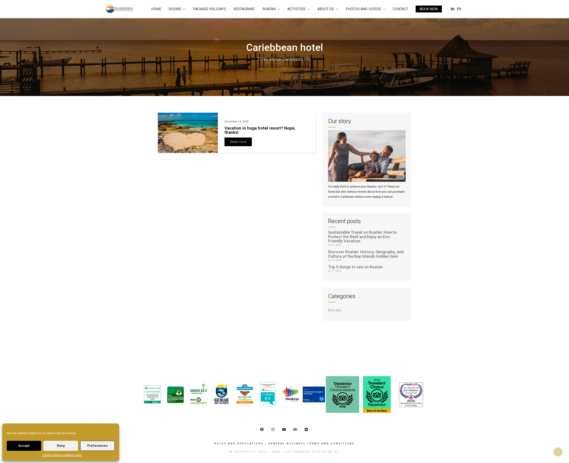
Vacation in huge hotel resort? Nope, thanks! (260, 130)
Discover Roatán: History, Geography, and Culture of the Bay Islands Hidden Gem (365, 254)
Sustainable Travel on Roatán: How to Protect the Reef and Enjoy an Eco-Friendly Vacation (362, 236)
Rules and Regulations (239, 443)
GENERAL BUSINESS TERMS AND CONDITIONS (311, 443)
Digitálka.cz (325, 451)
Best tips (334, 310)
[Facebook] (261, 429)
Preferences (97, 446)
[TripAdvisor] (295, 429)
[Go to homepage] (119, 9)
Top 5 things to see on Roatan (355, 267)
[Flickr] (306, 429)
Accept (24, 446)
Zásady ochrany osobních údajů (62, 455)
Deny (61, 446)
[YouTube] (284, 429)
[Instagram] (272, 429)
